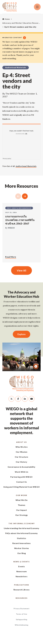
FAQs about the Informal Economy (21, 533)
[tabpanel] (21, 357)
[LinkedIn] (25, 399)
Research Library (21, 589)
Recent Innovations (21, 543)
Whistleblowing (21, 625)
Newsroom (21, 571)
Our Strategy (21, 515)
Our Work (21, 495)
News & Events (21, 562)
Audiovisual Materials (26, 166)
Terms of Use (21, 614)
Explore (22, 334)
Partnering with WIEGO (21, 477)
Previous (18, 196)
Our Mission (21, 452)
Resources (21, 598)
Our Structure (21, 457)
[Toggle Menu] (37, 7)
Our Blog (21, 553)
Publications (21, 585)
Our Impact (21, 510)
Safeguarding (21, 619)
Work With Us (21, 472)
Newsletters (21, 576)
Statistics (21, 538)
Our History (21, 462)
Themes (21, 505)
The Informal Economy (21, 523)
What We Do (22, 500)
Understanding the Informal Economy (21, 528)
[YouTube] (31, 399)
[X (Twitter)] (11, 399)
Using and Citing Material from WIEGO (21, 487)
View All (21, 270)
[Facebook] (18, 399)
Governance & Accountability (21, 467)
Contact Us (21, 482)
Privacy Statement (22, 608)
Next (25, 196)
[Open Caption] (36, 366)
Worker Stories (21, 548)
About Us (21, 442)
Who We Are (21, 447)
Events (21, 566)
